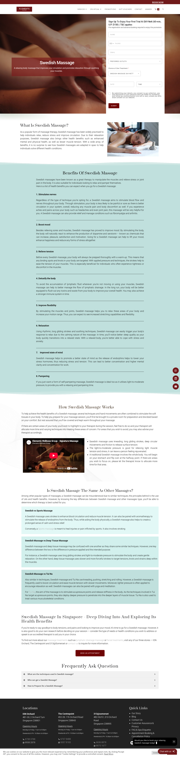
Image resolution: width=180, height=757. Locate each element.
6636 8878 (101, 742)
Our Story (136, 713)
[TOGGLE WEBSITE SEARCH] (163, 9)
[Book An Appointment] (176, 378)
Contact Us (137, 720)
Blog (134, 716)
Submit (114, 106)
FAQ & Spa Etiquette (141, 730)
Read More (108, 754)
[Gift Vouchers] (176, 386)
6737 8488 (65, 739)
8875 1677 (101, 745)
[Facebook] (132, 743)
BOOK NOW (157, 2)
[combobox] (111, 43)
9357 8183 (65, 742)
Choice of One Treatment (118, 68)
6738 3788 (30, 739)
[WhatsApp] (176, 370)
